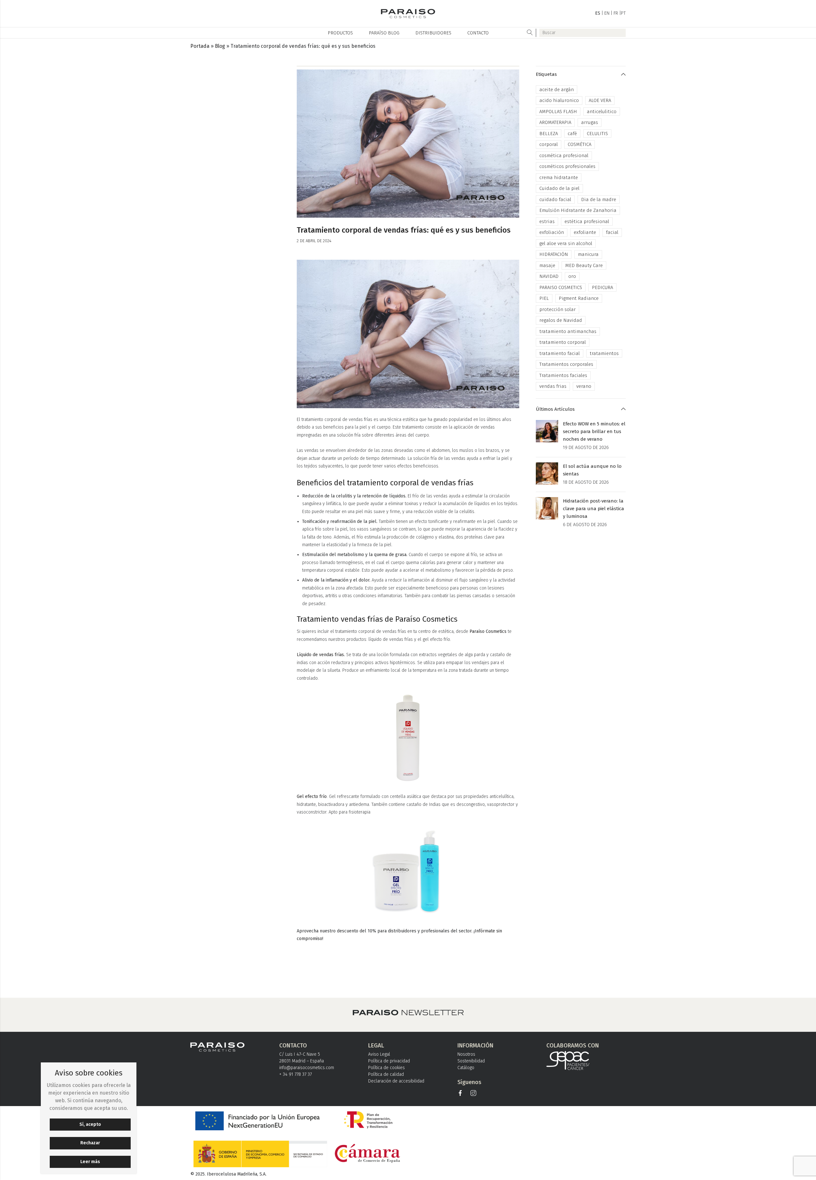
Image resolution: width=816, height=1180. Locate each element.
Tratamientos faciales (563, 375)
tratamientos (604, 353)
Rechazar (90, 1143)
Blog (220, 46)
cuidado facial (555, 199)
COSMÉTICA (579, 144)
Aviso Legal (379, 1054)
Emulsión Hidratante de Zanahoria (577, 210)
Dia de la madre (598, 199)
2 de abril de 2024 (314, 240)
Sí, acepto (90, 1124)
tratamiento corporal (562, 342)
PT (623, 13)
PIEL (544, 298)
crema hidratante (558, 177)
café (572, 133)
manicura (588, 254)
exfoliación (551, 232)
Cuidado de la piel (559, 188)
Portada (199, 46)
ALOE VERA (600, 100)
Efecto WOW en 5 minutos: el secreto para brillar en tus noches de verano (594, 431)
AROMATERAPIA (555, 122)
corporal (548, 144)
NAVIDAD (548, 276)
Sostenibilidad (471, 1061)
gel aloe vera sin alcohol (565, 243)
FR (616, 13)
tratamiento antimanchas (567, 331)
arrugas (589, 122)
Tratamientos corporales (566, 364)
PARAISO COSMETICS (560, 287)
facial (612, 232)
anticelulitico (601, 111)
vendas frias (552, 386)
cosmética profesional (563, 155)
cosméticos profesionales (567, 166)
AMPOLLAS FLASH (558, 111)
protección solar (557, 309)
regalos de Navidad (560, 320)
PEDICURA (602, 287)
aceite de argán (556, 89)
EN (606, 13)
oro (572, 276)
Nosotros (466, 1054)
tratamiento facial (559, 353)
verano (583, 386)
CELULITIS (597, 133)
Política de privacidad (389, 1061)
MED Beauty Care (584, 265)
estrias (547, 221)
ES (597, 13)
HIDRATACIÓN (553, 254)
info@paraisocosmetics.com (306, 1067)
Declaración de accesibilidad (396, 1081)
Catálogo (465, 1067)
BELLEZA (548, 133)
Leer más (90, 1161)
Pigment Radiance (579, 298)
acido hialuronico (559, 100)
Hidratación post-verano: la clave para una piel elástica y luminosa (593, 508)
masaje (547, 265)
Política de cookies (386, 1067)
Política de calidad (386, 1074)
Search (530, 33)
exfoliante (585, 232)
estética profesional (587, 221)
